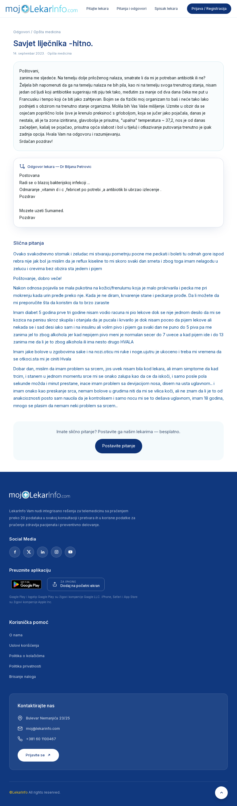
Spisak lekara (166, 8)
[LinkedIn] (42, 552)
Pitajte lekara (97, 8)
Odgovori (21, 32)
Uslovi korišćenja (24, 645)
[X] (28, 552)
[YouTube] (70, 552)
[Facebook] (14, 552)
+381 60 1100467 (41, 739)
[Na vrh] (221, 792)
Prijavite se (35, 755)
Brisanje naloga (22, 676)
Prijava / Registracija (209, 8)
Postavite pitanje (118, 445)
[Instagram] (56, 552)
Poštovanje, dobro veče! (37, 278)
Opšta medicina (47, 32)
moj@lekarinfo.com (43, 728)
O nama (16, 635)
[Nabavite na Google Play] (26, 584)
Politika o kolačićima (27, 656)
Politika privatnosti (25, 666)
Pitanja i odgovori (132, 8)
